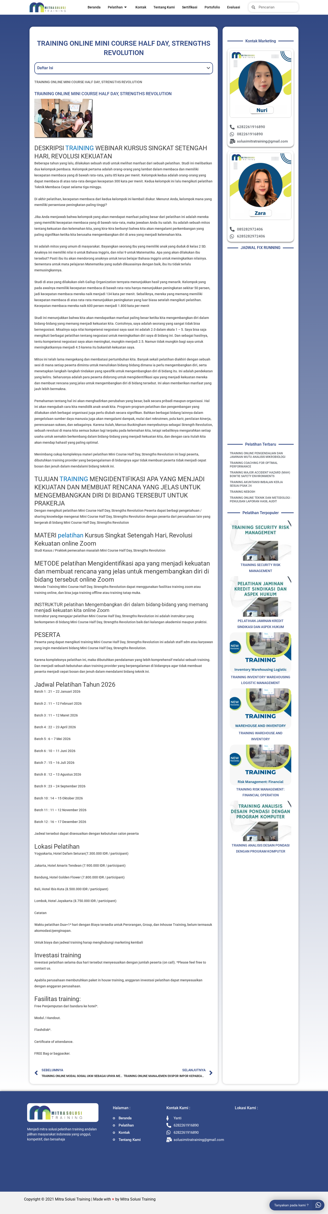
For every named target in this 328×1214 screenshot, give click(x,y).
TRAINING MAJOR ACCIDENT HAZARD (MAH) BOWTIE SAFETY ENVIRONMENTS (260, 474)
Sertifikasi (189, 7)
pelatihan (70, 535)
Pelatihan (115, 7)
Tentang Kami (164, 7)
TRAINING (79, 148)
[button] (208, 68)
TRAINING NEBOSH (242, 491)
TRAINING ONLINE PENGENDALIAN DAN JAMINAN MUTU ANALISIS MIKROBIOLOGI (257, 455)
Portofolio (212, 7)
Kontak (140, 7)
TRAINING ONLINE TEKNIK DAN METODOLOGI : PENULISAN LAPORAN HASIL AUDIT (260, 499)
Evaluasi (233, 7)
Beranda (94, 7)
